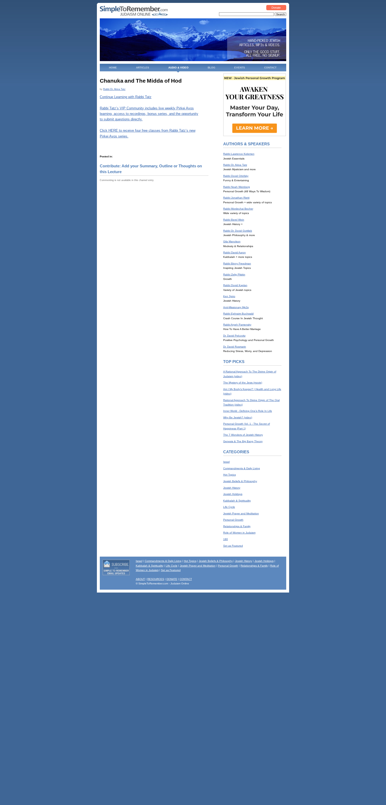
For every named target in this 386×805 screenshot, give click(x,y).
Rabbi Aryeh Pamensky (237, 324)
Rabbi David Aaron (234, 252)
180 (225, 539)
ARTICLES (142, 67)
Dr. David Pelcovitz (234, 335)
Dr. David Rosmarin (234, 346)
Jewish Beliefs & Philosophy (240, 481)
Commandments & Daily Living (241, 468)
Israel (226, 461)
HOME (113, 67)
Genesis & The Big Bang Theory (243, 441)
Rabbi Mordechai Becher (238, 208)
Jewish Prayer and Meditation (241, 513)
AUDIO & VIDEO (178, 67)
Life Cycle (229, 506)
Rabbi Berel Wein (233, 219)
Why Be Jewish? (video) (237, 417)
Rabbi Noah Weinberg (236, 186)
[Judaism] (134, 15)
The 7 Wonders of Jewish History (243, 434)
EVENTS (239, 67)
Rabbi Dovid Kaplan (235, 285)
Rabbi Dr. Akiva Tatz (114, 89)
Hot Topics (229, 474)
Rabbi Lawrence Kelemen (238, 153)
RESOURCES (155, 579)
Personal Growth (233, 519)
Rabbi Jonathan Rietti (236, 197)
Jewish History (231, 487)
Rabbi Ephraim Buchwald (238, 313)
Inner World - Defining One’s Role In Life (247, 410)
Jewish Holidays (232, 494)
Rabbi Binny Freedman (237, 263)
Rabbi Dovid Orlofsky (235, 175)
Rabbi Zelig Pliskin (234, 274)
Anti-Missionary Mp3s (236, 307)
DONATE (171, 579)
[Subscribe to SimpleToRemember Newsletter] (116, 574)
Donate (276, 7)
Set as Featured (233, 545)
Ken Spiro (229, 296)
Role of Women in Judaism (239, 532)
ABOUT (140, 579)
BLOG (211, 67)
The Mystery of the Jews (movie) (242, 382)
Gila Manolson (232, 241)
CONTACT (270, 67)
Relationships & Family (237, 526)
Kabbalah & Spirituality (237, 500)
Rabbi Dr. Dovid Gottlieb (237, 230)
